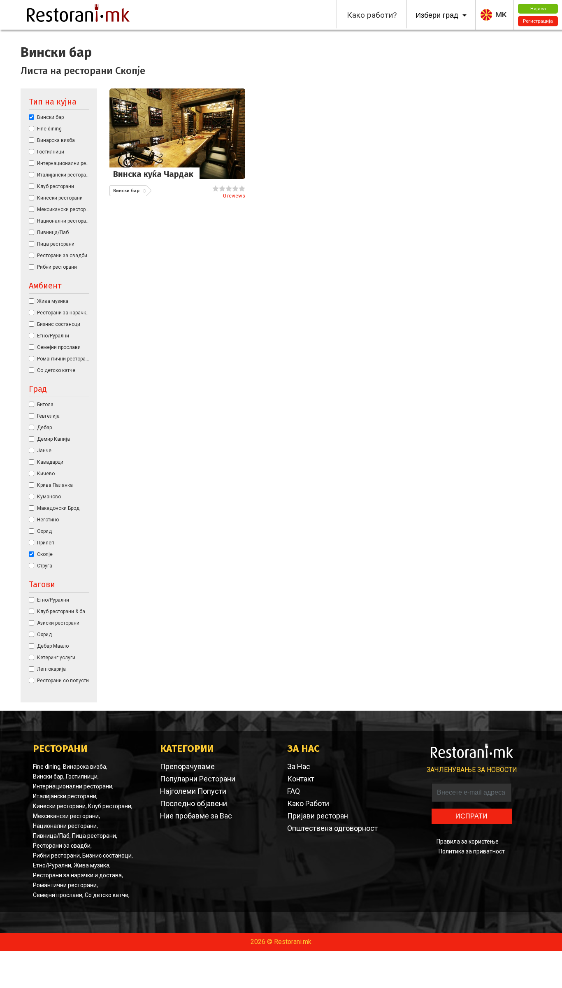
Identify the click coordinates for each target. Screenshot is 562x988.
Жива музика (52, 301)
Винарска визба (56, 140)
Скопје (45, 554)
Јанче (44, 450)
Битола (45, 404)
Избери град (438, 15)
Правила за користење (468, 841)
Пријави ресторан (317, 815)
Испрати (471, 816)
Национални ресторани (64, 221)
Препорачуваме (187, 766)
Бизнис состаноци (58, 324)
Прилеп (45, 543)
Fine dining (49, 129)
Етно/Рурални (53, 336)
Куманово (49, 497)
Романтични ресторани (64, 359)
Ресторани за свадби (62, 255)
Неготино (48, 520)
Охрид (44, 531)
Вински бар (50, 117)
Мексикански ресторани (64, 209)
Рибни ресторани (57, 267)
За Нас (298, 766)
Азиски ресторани (58, 623)
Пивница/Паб (53, 232)
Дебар (44, 427)
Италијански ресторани (64, 175)
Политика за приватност (472, 851)
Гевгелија (48, 416)
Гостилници (50, 152)
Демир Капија (53, 439)
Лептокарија (51, 669)
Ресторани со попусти (63, 680)
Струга (44, 566)
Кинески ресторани (60, 198)
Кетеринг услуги (56, 657)
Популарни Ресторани (197, 778)
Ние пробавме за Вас (196, 815)
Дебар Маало (53, 646)
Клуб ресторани (55, 186)
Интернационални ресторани (64, 163)
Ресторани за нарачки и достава (64, 313)
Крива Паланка (55, 485)
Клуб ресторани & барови (64, 611)
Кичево (46, 474)
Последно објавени (193, 803)
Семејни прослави (59, 347)
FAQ (293, 791)
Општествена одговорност (332, 828)
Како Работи (308, 803)
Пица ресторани (55, 244)
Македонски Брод (58, 508)
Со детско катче (56, 370)
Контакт (300, 778)
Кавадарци (50, 462)
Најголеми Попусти (193, 791)
